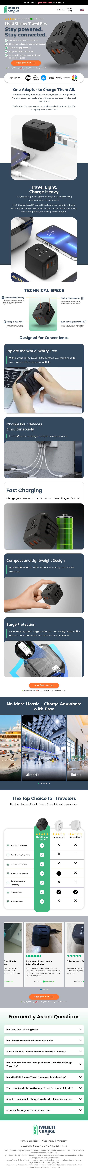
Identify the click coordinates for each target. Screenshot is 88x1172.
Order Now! (70, 10)
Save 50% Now (24, 62)
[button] (38, 783)
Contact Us (62, 1141)
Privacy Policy (48, 1141)
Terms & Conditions (29, 1141)
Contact (61, 10)
